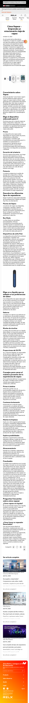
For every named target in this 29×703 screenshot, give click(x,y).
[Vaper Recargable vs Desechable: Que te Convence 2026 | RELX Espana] (14, 565)
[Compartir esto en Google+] (24, 547)
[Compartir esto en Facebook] (16, 547)
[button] (7, 12)
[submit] (22, 671)
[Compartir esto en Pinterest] (20, 547)
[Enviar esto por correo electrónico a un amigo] (24, 549)
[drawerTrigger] (3, 15)
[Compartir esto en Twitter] (13, 547)
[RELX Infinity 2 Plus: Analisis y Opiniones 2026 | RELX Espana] (14, 598)
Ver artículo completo (9, 589)
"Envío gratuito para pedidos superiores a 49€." (14, 9)
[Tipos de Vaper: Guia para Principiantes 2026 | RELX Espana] (14, 631)
